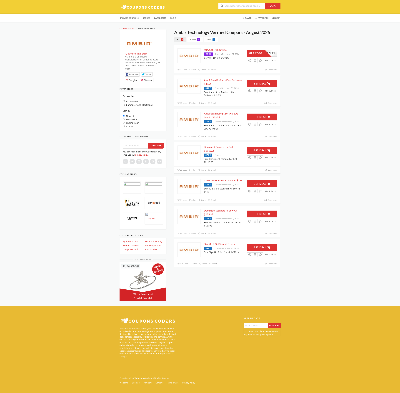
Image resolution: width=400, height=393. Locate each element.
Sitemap (136, 382)
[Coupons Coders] (143, 7)
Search (273, 6)
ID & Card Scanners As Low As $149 (223, 180)
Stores (146, 18)
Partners (148, 382)
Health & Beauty (153, 241)
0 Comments (271, 69)
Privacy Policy (188, 382)
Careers (158, 382)
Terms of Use (172, 382)
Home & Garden (131, 245)
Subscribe (156, 145)
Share (203, 69)
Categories (160, 18)
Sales (210, 39)
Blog (173, 18)
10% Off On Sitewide (215, 49)
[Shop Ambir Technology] (139, 43)
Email (213, 69)
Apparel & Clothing (132, 241)
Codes (194, 39)
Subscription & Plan (154, 245)
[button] (132, 74)
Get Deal (260, 83)
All (179, 39)
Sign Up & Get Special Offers (219, 243)
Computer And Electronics (132, 249)
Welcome (124, 382)
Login (277, 18)
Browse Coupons (129, 18)
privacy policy (141, 154)
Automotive (151, 249)
